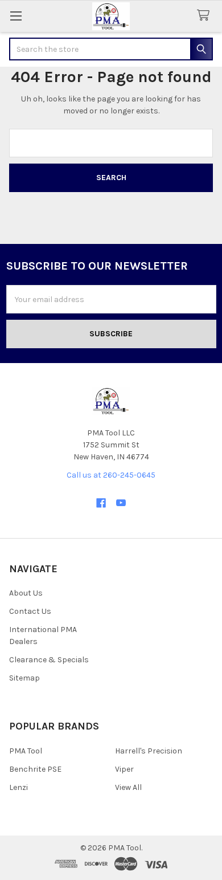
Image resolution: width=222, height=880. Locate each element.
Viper (124, 769)
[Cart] (205, 15)
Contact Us (30, 611)
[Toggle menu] (15, 15)
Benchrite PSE (35, 769)
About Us (26, 593)
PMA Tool (25, 751)
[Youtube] (121, 503)
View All (128, 787)
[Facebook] (101, 503)
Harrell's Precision (148, 751)
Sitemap (24, 678)
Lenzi (18, 787)
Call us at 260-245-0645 (111, 475)
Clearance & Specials (49, 660)
